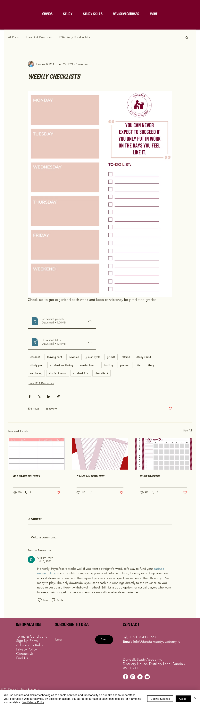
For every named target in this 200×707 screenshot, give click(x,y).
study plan (36, 365)
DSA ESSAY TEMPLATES (90, 476)
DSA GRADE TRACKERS (26, 476)
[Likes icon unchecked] (39, 600)
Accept (183, 699)
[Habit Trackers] (163, 454)
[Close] (195, 698)
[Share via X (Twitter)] (39, 396)
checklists (101, 373)
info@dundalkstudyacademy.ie (156, 641)
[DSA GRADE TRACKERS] (36, 454)
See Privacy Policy (33, 702)
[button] (126, 13)
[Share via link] (58, 396)
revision (74, 357)
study (150, 365)
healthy (108, 365)
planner (125, 365)
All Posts (13, 37)
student (35, 357)
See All (187, 430)
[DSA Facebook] (125, 676)
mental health (88, 365)
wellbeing (36, 373)
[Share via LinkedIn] (49, 396)
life (139, 365)
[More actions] (170, 64)
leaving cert (54, 357)
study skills (143, 357)
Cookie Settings (160, 699)
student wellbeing (61, 365)
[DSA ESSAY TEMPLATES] (100, 454)
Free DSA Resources (39, 37)
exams (126, 357)
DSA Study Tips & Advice (74, 37)
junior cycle (93, 357)
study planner (57, 373)
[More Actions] (170, 559)
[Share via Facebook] (29, 396)
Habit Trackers (150, 476)
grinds (111, 357)
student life (80, 373)
